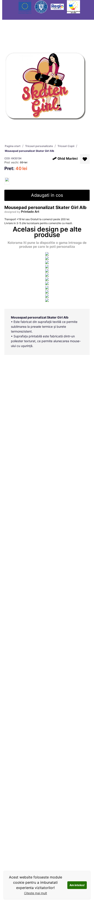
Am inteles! (77, 885)
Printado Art (30, 211)
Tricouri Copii (65, 146)
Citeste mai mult (35, 893)
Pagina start (13, 146)
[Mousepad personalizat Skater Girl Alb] (7, 181)
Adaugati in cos (47, 195)
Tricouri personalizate (39, 146)
